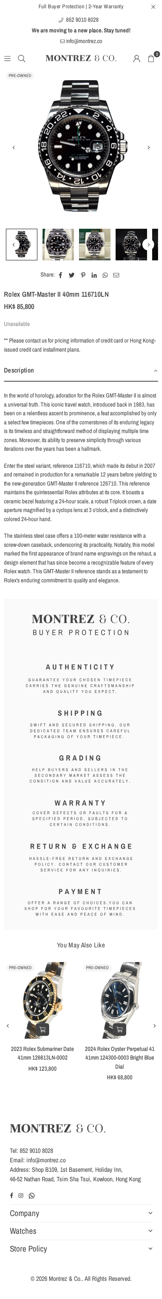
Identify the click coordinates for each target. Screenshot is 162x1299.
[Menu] (7, 58)
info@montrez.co (83, 41)
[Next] (148, 147)
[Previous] (14, 147)
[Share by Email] (116, 274)
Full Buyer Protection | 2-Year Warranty (81, 6)
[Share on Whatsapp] (105, 274)
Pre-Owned (20, 75)
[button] (151, 58)
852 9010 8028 (82, 19)
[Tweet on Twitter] (72, 274)
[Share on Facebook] (61, 274)
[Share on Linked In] (94, 274)
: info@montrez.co (44, 1160)
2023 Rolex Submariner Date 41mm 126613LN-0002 (42, 1053)
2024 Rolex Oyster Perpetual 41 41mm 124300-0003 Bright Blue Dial (120, 1058)
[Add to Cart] (42, 1029)
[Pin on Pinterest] (83, 274)
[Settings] (137, 58)
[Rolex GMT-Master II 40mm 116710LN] (21, 244)
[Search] (22, 58)
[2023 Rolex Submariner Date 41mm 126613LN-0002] (42, 1000)
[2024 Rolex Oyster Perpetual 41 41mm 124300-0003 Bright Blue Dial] (119, 1000)
